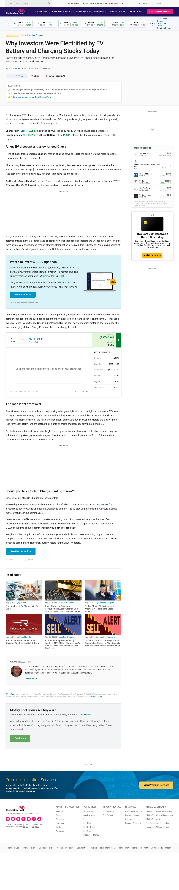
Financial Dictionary (133, 823)
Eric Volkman (15, 68)
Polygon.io (35, 827)
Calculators (130, 819)
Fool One (87, 831)
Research (60, 819)
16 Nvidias (85, 714)
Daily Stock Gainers (161, 24)
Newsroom (60, 823)
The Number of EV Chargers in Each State (23, 607)
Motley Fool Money (91, 835)
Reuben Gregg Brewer (107, 603)
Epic (85, 819)
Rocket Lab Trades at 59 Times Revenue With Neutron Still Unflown (22, 641)
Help (169, 3)
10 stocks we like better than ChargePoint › (32, 97)
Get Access (137, 169)
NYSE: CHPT (37, 339)
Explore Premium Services (31, 35)
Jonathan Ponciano (67, 637)
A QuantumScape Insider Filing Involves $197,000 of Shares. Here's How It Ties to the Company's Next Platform (62, 644)
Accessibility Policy (65, 848)
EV (24, 158)
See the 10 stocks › (20, 551)
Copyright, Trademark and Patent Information (96, 848)
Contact (59, 827)
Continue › (20, 738)
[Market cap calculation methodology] (118, 358)
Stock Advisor (89, 815)
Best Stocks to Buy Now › (160, 12)
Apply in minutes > (152, 255)
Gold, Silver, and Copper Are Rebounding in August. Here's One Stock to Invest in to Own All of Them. (63, 609)
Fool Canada (108, 815)
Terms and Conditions (128, 848)
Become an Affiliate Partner (157, 827)
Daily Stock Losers (165, 28)
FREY (59, 135)
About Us (60, 811)
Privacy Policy (29, 848)
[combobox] (28, 3)
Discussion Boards (132, 815)
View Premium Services (156, 785)
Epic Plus (87, 823)
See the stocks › (23, 294)
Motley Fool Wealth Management (159, 815)
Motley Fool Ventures (155, 819)
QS (25, 135)
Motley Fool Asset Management (159, 811)
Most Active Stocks (162, 20)
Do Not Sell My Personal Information (156, 848)
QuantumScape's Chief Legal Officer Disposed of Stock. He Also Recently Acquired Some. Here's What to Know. (103, 643)
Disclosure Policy (46, 848)
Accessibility (144, 3)
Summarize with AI (57, 76)
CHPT (24, 130)
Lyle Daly (22, 603)
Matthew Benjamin (66, 603)
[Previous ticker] (8, 23)
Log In (158, 3)
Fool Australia (108, 811)
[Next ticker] (152, 23)
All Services (88, 811)
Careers (59, 815)
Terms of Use (13, 848)
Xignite (25, 827)
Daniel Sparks (25, 637)
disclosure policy (96, 696)
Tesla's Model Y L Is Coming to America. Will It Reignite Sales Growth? (99, 609)
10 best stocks (64, 282)
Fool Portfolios (89, 827)
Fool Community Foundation (157, 823)
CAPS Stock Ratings (133, 811)
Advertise (60, 831)
